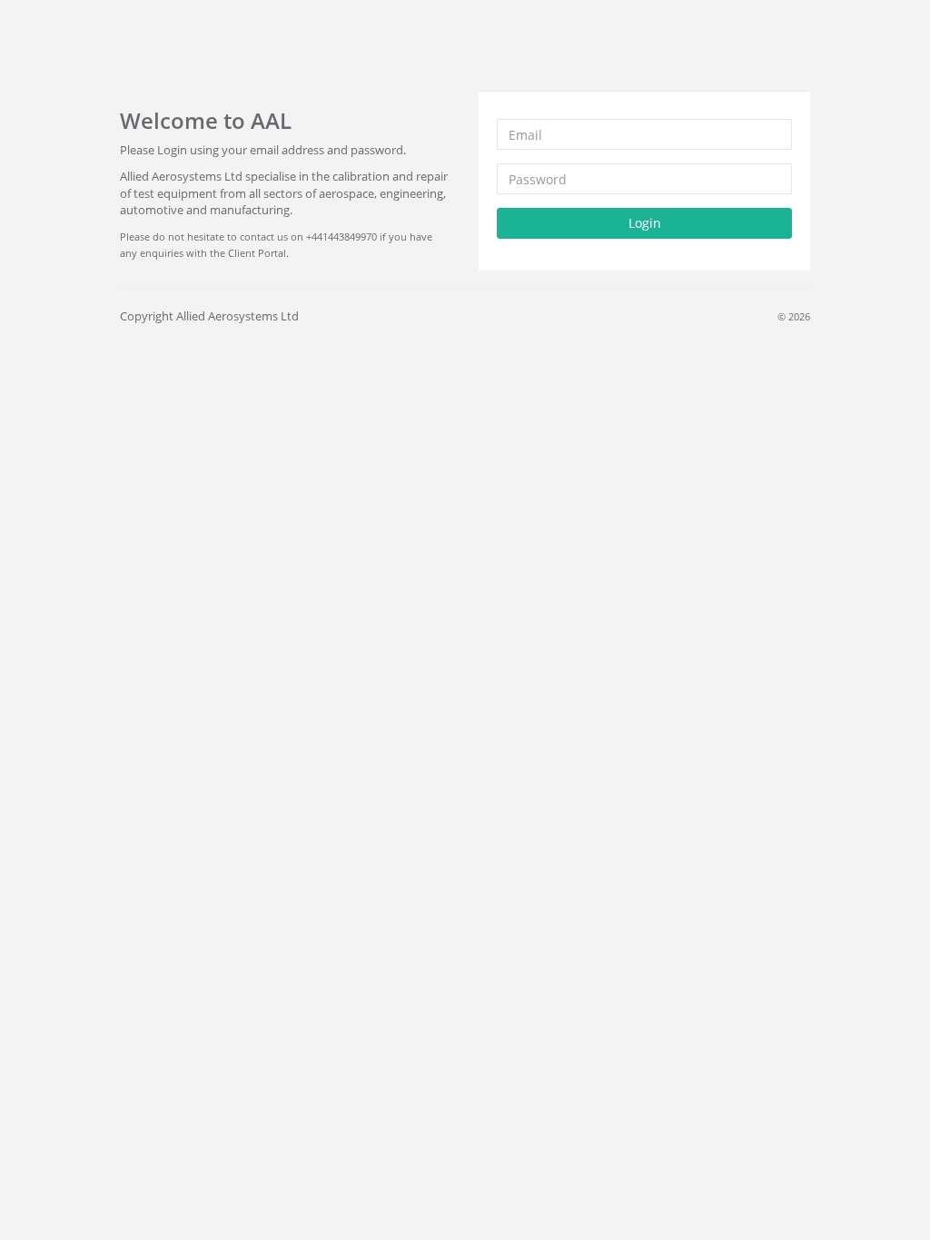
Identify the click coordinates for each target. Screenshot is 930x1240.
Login (644, 222)
